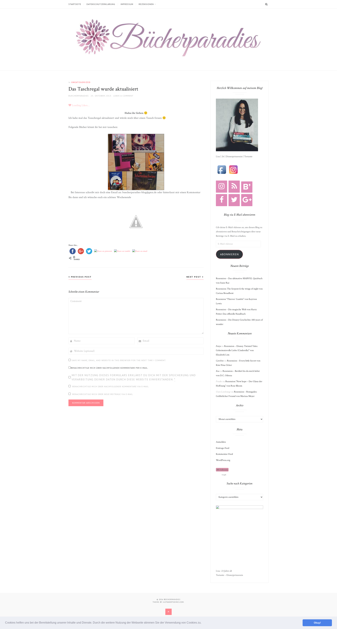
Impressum (127, 4)
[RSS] (234, 187)
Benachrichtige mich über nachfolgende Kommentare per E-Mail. (109, 368)
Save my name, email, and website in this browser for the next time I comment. (119, 360)
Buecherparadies (78, 95)
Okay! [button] (317, 622)
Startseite (74, 4)
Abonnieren (229, 254)
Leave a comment (123, 95)
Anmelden (221, 442)
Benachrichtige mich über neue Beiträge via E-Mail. (103, 394)
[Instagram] (221, 187)
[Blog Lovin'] (246, 187)
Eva (217, 371)
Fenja (218, 346)
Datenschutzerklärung (101, 4)
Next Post (194, 276)
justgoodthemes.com (173, 602)
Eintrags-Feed (222, 448)
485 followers (222, 470)
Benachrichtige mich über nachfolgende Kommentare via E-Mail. (110, 386)
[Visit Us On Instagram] (233, 169)
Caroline (220, 360)
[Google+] (246, 200)
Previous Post (81, 276)
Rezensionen (146, 4)
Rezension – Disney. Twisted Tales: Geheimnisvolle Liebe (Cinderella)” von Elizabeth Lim (237, 350)
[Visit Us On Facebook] (221, 169)
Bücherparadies (172, 599)
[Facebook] (221, 200)
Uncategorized (80, 82)
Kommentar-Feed (224, 454)
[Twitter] (234, 200)
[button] (202, 623)
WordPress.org (223, 460)
